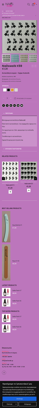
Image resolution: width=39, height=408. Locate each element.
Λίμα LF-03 (15, 259)
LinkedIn (10, 105)
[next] (35, 66)
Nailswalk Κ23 (10, 183)
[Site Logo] (9, 4)
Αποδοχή (19, 399)
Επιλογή (9, 404)
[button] (3, 4)
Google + (14, 105)
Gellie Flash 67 (16, 289)
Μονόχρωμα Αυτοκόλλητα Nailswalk (11, 81)
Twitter (7, 105)
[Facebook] (4, 373)
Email (21, 105)
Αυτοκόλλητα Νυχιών (14, 79)
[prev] (32, 66)
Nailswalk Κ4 (28, 178)
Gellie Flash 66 (16, 299)
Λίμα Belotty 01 (17, 223)
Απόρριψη (27, 404)
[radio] (4, 89)
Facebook (3, 105)
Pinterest (18, 105)
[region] (19, 394)
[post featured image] (10, 171)
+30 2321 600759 (7, 356)
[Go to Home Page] (2, 11)
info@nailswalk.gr (7, 360)
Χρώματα (5, 86)
